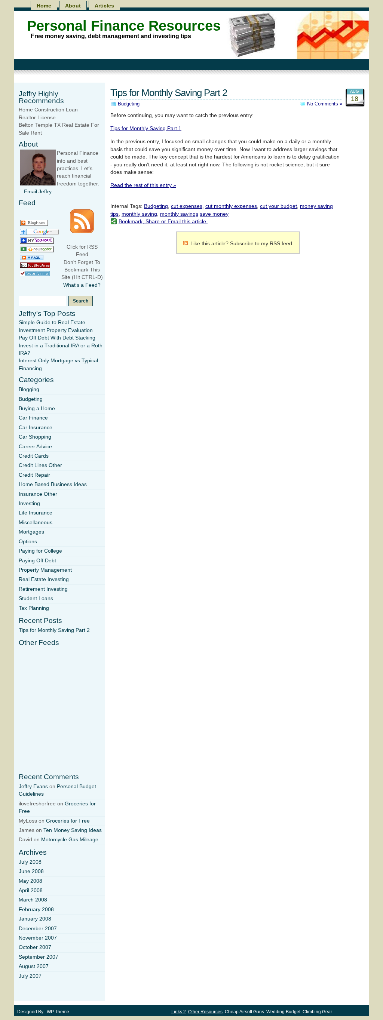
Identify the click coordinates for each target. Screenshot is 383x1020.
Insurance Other (38, 494)
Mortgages (31, 532)
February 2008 (36, 909)
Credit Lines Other (40, 465)
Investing (29, 503)
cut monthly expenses (231, 206)
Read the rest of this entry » (143, 185)
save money (214, 214)
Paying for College (40, 551)
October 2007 (35, 947)
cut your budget (278, 206)
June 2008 (31, 871)
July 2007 (30, 976)
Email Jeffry (38, 191)
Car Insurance (35, 427)
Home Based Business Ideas (53, 484)
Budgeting (129, 104)
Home (44, 6)
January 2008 (35, 919)
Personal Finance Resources (124, 26)
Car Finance (33, 418)
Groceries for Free (68, 821)
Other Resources (205, 1011)
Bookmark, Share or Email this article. (163, 221)
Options (28, 541)
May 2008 (30, 881)
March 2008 (33, 900)
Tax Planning (34, 608)
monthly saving (139, 214)
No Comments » (324, 104)
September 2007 (38, 957)
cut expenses (186, 206)
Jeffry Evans (33, 786)
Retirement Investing (43, 589)
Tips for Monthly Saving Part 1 (145, 128)
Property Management (45, 570)
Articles (104, 6)
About (73, 6)
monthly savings (179, 214)
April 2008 (31, 890)
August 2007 (34, 966)
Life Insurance (35, 513)
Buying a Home (37, 408)
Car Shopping (35, 437)
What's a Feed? (82, 285)
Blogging (29, 389)
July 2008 (30, 862)
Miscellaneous (35, 522)
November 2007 (38, 938)
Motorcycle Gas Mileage (69, 839)
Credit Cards (34, 456)
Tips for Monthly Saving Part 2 (168, 92)
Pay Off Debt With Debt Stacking (57, 338)
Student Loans (36, 598)
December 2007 (38, 928)
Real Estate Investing (44, 579)
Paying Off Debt (37, 560)
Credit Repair (34, 475)
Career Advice (35, 446)
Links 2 (178, 1011)
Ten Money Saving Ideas (72, 830)
